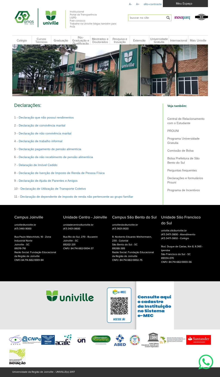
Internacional (178, 40)
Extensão (139, 40)
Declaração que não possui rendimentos (46, 117)
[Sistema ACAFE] (63, 340)
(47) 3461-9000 (22, 229)
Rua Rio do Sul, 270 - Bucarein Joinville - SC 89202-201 (80, 241)
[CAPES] (15, 340)
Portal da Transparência (83, 15)
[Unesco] (150, 340)
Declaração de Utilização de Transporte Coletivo (53, 188)
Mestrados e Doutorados (100, 41)
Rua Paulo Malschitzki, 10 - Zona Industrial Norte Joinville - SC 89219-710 (32, 243)
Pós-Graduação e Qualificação (80, 40)
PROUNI (173, 130)
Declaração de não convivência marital (45, 133)
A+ (137, 4)
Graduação (61, 40)
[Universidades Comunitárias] (81, 339)
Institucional (77, 12)
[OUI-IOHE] (172, 340)
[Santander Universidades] (198, 340)
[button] (182, 17)
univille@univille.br (25, 225)
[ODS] (135, 340)
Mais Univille (198, 40)
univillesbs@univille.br (125, 225)
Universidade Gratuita (159, 41)
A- (130, 4)
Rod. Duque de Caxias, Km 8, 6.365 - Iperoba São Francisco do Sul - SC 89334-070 (182, 252)
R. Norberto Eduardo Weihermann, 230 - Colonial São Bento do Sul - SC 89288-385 (132, 243)
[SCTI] (17, 356)
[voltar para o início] (70, 305)
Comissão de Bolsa (180, 150)
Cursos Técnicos (41, 41)
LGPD (73, 18)
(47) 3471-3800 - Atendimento (178, 234)
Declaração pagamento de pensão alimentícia (50, 149)
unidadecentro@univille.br (78, 225)
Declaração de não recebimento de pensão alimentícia (56, 157)
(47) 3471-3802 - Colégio (175, 238)
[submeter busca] (168, 18)
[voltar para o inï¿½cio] (36, 17)
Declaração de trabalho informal (40, 141)
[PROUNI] (48, 340)
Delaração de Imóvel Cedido (38, 165)
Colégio (22, 40)
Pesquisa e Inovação (120, 41)
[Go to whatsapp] (206, 371)
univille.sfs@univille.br (174, 230)
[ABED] (120, 340)
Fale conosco (77, 21)
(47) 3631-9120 (120, 229)
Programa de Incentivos (183, 190)
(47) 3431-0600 (71, 229)
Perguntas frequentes (182, 170)
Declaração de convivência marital (42, 125)
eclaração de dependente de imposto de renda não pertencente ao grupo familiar (77, 196)
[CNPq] (31, 340)
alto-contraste (153, 4)
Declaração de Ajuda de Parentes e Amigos (48, 180)
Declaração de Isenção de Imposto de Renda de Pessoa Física (62, 173)
